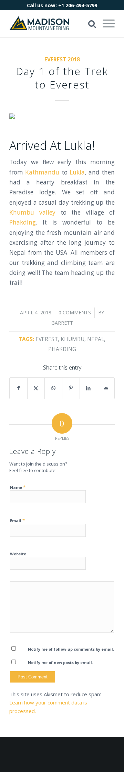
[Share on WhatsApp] (53, 388)
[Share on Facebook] (18, 388)
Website (18, 553)
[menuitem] (105, 23)
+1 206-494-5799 (77, 5)
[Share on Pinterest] (71, 388)
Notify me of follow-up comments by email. (71, 649)
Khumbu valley (32, 212)
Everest (46, 339)
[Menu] (105, 23)
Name (17, 487)
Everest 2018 (62, 59)
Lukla (77, 172)
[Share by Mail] (105, 388)
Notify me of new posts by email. (60, 662)
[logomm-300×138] (51, 23)
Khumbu (72, 339)
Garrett (62, 322)
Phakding (22, 222)
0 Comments (75, 312)
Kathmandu (42, 172)
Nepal (95, 339)
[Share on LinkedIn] (88, 388)
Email (17, 520)
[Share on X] (36, 388)
